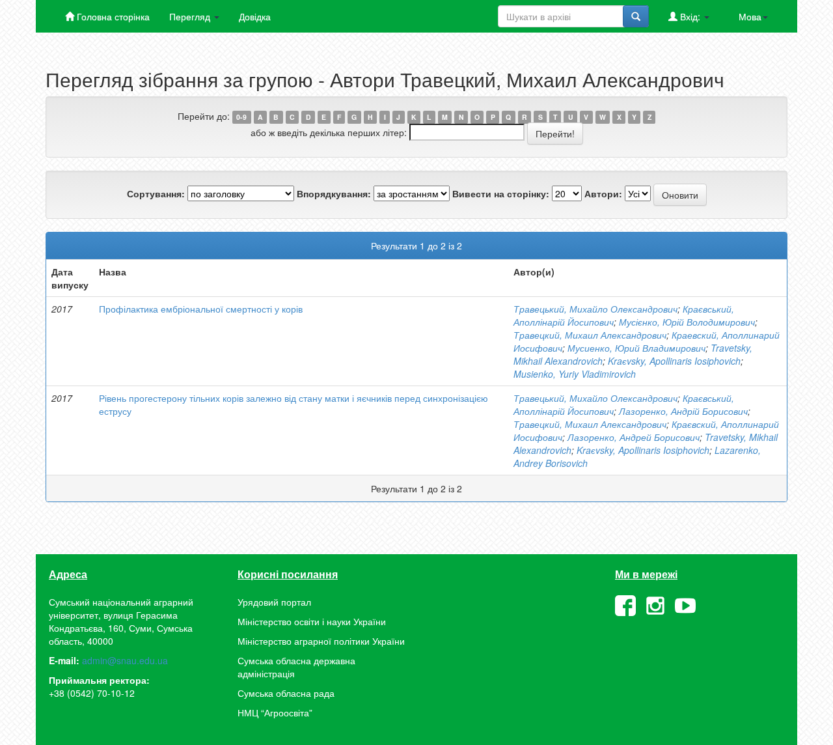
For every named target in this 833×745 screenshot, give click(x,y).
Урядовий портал (274, 601)
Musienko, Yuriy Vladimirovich (574, 373)
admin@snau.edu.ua (125, 660)
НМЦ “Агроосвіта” (275, 712)
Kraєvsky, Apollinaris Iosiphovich (674, 360)
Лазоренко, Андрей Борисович (633, 436)
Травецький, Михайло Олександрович (595, 308)
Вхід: (690, 16)
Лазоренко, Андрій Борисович (683, 410)
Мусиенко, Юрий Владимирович (636, 347)
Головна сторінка (112, 16)
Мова (750, 16)
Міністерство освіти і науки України (312, 621)
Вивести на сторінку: (500, 193)
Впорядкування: (334, 193)
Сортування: (156, 193)
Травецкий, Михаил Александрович (589, 334)
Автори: (603, 193)
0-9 (241, 117)
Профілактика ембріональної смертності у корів (201, 308)
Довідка (255, 16)
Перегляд (191, 16)
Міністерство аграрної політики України (321, 640)
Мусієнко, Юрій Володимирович (687, 321)
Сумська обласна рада (286, 692)
